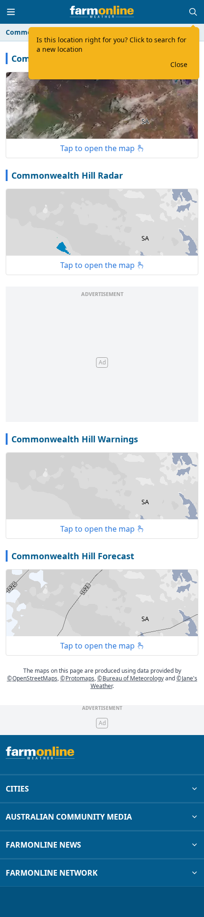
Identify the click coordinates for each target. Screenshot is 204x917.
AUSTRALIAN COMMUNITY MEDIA (69, 817)
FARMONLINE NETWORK (52, 873)
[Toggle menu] (11, 12)
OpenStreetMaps (32, 678)
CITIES (17, 788)
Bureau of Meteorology (130, 678)
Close (178, 64)
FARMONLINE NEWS (43, 845)
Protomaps (77, 678)
